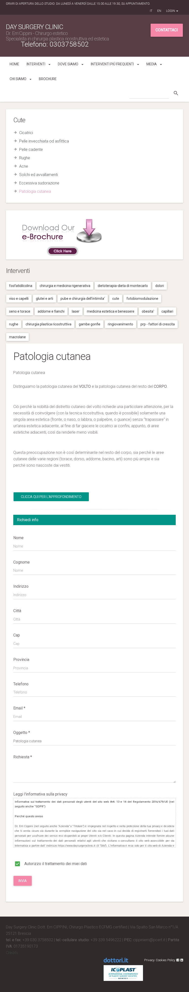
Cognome (21, 562)
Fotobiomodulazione (142, 299)
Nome (18, 537)
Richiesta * (22, 757)
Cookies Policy (165, 960)
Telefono (21, 684)
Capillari (167, 311)
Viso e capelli (19, 299)
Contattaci (167, 30)
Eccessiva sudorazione (39, 183)
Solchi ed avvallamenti (38, 174)
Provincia (21, 659)
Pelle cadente (31, 149)
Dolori (159, 286)
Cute (115, 299)
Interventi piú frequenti (113, 64)
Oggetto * (21, 732)
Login (171, 11)
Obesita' (148, 311)
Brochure (48, 79)
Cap (16, 635)
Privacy (149, 960)
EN (159, 11)
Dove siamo (68, 64)
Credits (12, 952)
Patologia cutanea (35, 191)
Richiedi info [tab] (27, 519)
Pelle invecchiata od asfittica (44, 141)
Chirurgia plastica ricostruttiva (48, 324)
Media (152, 64)
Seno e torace (19, 311)
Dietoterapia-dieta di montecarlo (123, 286)
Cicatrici (26, 132)
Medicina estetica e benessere (110, 311)
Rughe (24, 158)
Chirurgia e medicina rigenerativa (65, 286)
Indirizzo (21, 586)
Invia (22, 881)
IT (151, 11)
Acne (23, 166)
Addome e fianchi (51, 311)
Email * (19, 708)
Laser (75, 311)
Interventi (36, 64)
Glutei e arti (44, 299)
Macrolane (17, 337)
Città (17, 610)
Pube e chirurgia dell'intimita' (83, 299)
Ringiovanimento (120, 324)
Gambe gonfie (89, 324)
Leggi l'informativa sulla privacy (40, 794)
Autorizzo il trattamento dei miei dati (55, 863)
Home (14, 64)
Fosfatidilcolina (20, 286)
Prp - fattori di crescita (158, 324)
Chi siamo (18, 79)
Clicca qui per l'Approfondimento (51, 497)
